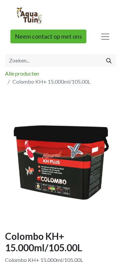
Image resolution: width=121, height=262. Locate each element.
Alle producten (22, 73)
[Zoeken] (109, 60)
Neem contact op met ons (48, 36)
